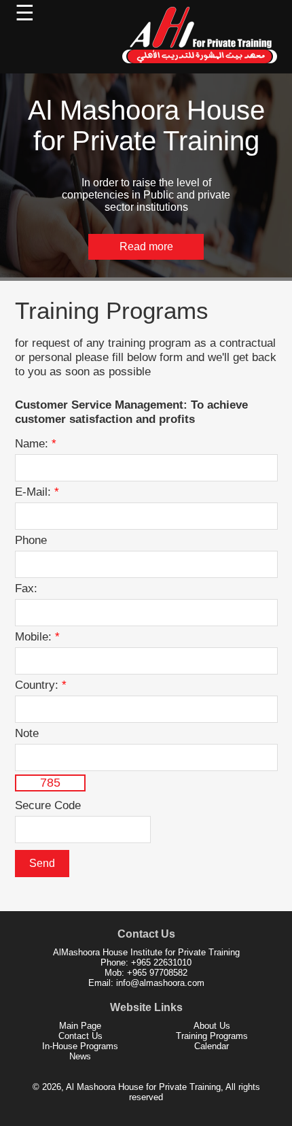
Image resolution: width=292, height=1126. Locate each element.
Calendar (211, 1046)
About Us (212, 1026)
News (80, 1056)
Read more (146, 246)
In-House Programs (80, 1046)
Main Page (80, 1026)
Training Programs (212, 1036)
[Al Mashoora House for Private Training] (200, 66)
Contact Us (80, 1036)
